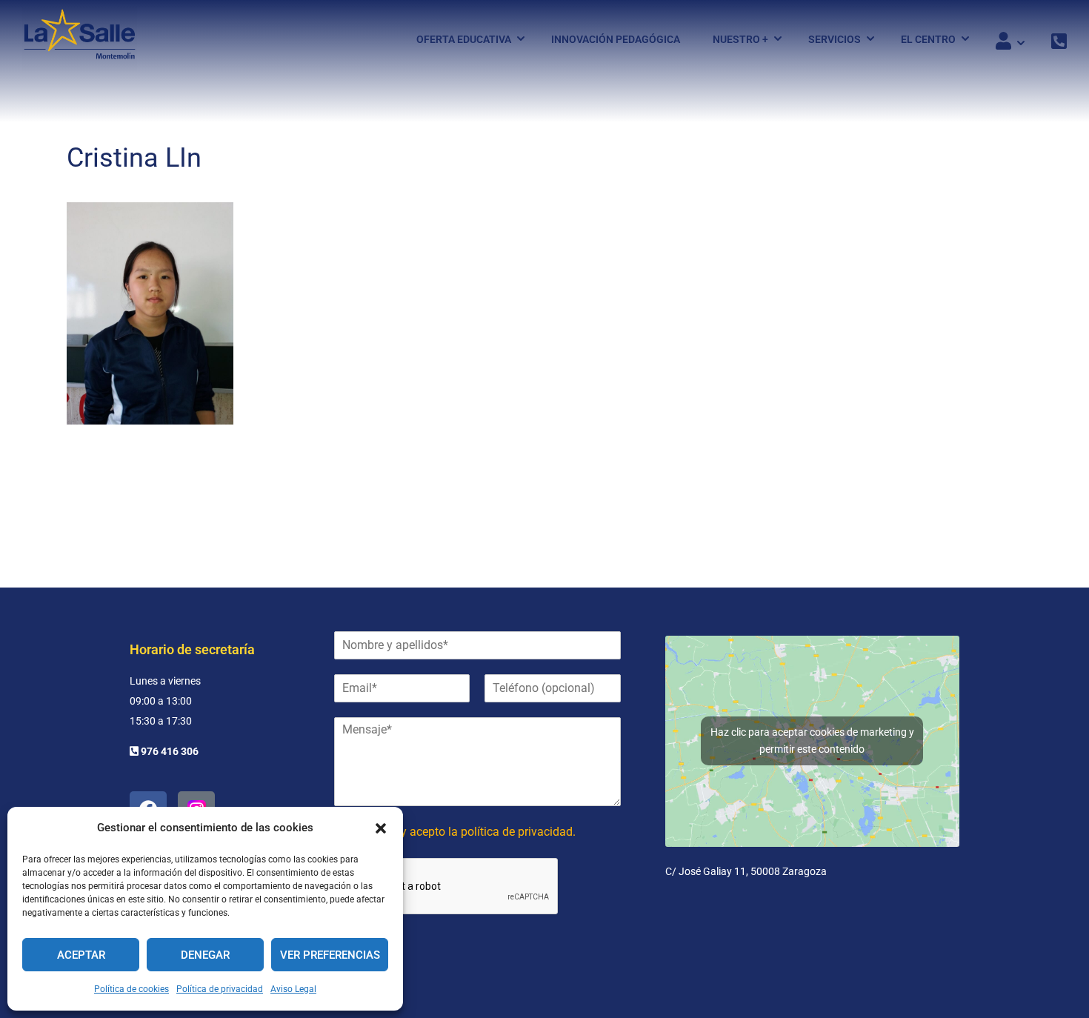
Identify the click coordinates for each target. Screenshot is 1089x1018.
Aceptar (81, 955)
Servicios (834, 39)
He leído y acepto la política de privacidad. (466, 832)
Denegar (205, 955)
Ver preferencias (330, 955)
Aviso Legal (293, 989)
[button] (380, 828)
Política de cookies (131, 989)
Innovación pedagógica (615, 39)
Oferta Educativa (463, 39)
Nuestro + (740, 39)
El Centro (928, 39)
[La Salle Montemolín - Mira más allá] (79, 38)
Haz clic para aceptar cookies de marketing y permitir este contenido (812, 740)
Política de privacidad (219, 989)
